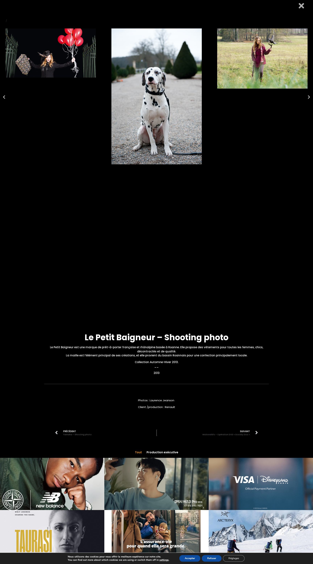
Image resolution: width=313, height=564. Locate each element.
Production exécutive (162, 452)
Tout (138, 452)
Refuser (211, 558)
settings (164, 560)
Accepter (190, 558)
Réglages (233, 558)
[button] (4, 97)
